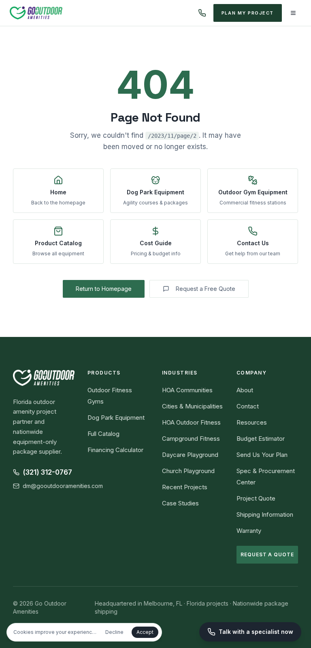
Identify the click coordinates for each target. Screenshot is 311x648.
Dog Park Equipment (116, 417)
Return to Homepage (104, 288)
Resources (251, 422)
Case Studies (180, 503)
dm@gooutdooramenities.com (63, 485)
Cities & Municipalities (192, 406)
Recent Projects (184, 487)
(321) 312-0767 (47, 472)
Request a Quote (267, 554)
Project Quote (255, 498)
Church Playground (188, 471)
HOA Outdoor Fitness (191, 422)
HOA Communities (187, 390)
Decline (114, 632)
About (244, 390)
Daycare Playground (190, 455)
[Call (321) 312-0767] (202, 13)
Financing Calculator (115, 450)
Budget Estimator (260, 438)
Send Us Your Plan (262, 455)
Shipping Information (264, 514)
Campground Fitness (191, 438)
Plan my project (248, 13)
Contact (247, 406)
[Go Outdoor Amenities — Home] (36, 12)
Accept (144, 632)
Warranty (248, 530)
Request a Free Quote (205, 288)
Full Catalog (103, 434)
